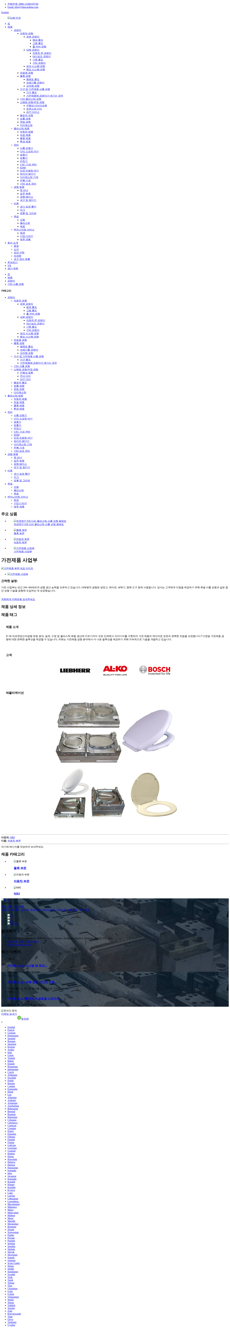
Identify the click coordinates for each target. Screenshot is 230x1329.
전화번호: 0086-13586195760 (23, 4)
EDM (23, 167)
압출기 (24, 158)
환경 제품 (25, 141)
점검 (22, 233)
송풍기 (24, 154)
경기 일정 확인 (28, 206)
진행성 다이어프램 (36, 105)
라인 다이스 (32, 112)
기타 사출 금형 (16, 284)
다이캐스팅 (26, 125)
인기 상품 (6, 906)
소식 (16, 249)
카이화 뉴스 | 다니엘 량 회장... (27, 965)
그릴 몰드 (38, 43)
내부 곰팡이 (32, 50)
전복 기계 (25, 180)
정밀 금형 (25, 122)
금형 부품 (19, 187)
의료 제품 (25, 135)
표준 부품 (25, 193)
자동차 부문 (20, 542)
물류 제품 (25, 138)
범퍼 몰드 (38, 40)
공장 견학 (19, 252)
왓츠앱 (25, 1018)
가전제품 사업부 (23, 551)
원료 (16, 216)
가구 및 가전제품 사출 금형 (35, 89)
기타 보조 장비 (28, 183)
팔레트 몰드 (32, 79)
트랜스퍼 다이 (34, 109)
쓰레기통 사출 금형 (67, 909)
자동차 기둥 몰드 (10, 909)
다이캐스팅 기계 (29, 177)
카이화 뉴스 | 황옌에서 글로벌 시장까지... (35, 998)
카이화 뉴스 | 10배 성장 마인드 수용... (32, 982)
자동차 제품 (26, 131)
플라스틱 (25, 223)
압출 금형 (25, 118)
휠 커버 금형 (39, 46)
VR (9, 265)
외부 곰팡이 (32, 36)
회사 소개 (13, 242)
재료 (22, 226)
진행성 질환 (26, 372)
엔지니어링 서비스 (24, 229)
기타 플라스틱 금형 (30, 99)
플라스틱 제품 (21, 128)
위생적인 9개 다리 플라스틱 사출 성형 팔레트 (39, 524)
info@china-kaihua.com (19, 944)
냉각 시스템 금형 (35, 66)
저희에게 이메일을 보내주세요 (18, 599)
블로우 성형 (26, 115)
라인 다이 (25, 379)
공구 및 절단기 (28, 200)
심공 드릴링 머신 (29, 170)
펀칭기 (24, 161)
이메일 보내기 (9, 1014)
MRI (12, 837)
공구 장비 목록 (22, 259)
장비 (16, 145)
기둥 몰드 (38, 59)
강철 (22, 220)
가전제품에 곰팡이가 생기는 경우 (44, 95)
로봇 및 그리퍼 (28, 213)
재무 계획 (25, 239)
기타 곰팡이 (39, 63)
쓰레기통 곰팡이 (35, 82)
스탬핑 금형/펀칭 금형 (32, 102)
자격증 (17, 256)
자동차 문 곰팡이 (42, 53)
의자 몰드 (84, 909)
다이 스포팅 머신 (29, 151)
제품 (10, 27)
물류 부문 (19, 533)
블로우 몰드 (20, 382)
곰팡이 (17, 30)
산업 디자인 (26, 236)
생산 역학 (13, 268)
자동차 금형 (26, 33)
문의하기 (13, 262)
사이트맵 (19, 906)
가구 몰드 (31, 92)
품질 (16, 246)
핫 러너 (24, 190)
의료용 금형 (26, 72)
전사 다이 (25, 376)
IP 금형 (25, 909)
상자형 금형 (32, 86)
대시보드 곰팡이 (42, 56)
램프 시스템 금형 (35, 69)
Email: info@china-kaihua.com (23, 7)
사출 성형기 (26, 148)
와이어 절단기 (28, 174)
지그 (22, 210)
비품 (16, 203)
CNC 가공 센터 (28, 164)
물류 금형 (25, 76)
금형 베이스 (26, 197)
